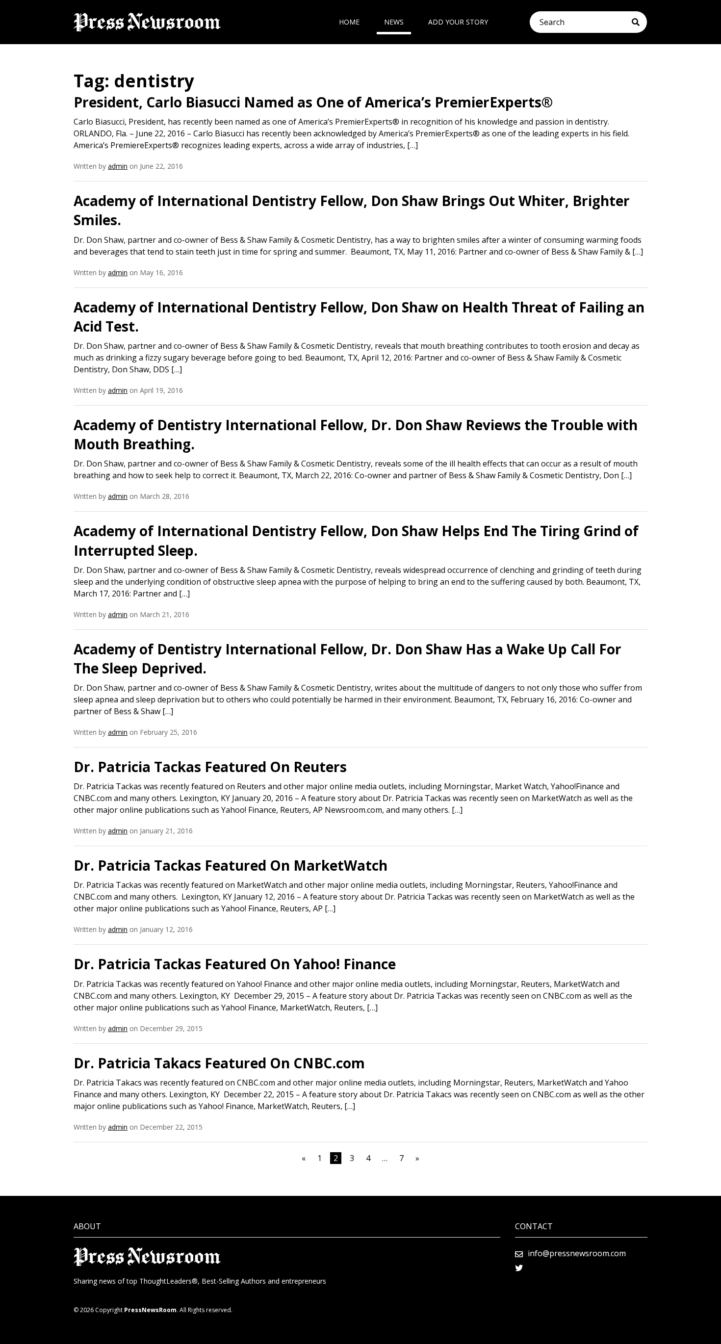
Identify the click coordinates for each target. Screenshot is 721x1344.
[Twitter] (519, 1268)
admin (118, 166)
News (394, 21)
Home (349, 21)
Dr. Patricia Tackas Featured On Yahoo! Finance (235, 964)
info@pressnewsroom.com (577, 1253)
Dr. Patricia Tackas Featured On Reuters (210, 766)
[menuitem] (349, 22)
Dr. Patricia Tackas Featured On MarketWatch (230, 865)
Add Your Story (458, 21)
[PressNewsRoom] (147, 22)
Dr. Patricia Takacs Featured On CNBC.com (219, 1063)
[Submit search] (639, 22)
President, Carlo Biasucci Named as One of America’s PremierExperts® (313, 102)
